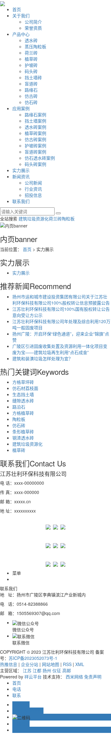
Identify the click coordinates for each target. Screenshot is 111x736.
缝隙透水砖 (23, 400)
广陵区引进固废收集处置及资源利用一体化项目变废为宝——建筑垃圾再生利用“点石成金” (59, 349)
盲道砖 (31, 83)
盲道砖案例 (35, 152)
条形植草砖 (23, 431)
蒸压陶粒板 (35, 46)
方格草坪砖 (23, 382)
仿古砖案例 (35, 139)
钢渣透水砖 (23, 438)
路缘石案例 (35, 114)
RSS (67, 664)
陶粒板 (68, 218)
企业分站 (29, 664)
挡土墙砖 (33, 77)
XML (79, 664)
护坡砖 (31, 65)
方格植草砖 (23, 413)
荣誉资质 (33, 28)
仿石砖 (31, 102)
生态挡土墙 (23, 394)
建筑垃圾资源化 (33, 218)
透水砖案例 (35, 127)
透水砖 (31, 40)
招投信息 (33, 195)
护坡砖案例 (35, 145)
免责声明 (92, 676)
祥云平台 (33, 676)
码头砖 (31, 71)
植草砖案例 (35, 133)
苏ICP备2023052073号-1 (33, 658)
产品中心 (21, 34)
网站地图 (50, 664)
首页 (16, 9)
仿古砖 (31, 96)
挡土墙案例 (35, 121)
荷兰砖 (31, 53)
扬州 (47, 670)
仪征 (56, 670)
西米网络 (74, 676)
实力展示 (21, 170)
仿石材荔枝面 (25, 388)
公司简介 (33, 22)
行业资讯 (33, 189)
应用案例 (21, 108)
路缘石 (31, 90)
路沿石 (18, 407)
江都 (37, 670)
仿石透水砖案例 (40, 158)
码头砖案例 (35, 164)
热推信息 (8, 664)
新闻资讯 (21, 176)
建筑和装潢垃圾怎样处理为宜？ (42, 358)
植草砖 (31, 59)
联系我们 (21, 201)
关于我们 (21, 15)
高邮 (66, 670)
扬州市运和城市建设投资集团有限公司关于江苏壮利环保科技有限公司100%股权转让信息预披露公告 (61, 299)
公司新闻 (33, 183)
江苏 (27, 670)
